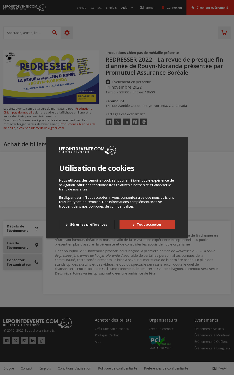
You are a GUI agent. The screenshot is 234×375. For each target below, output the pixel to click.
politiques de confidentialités (111, 206)
